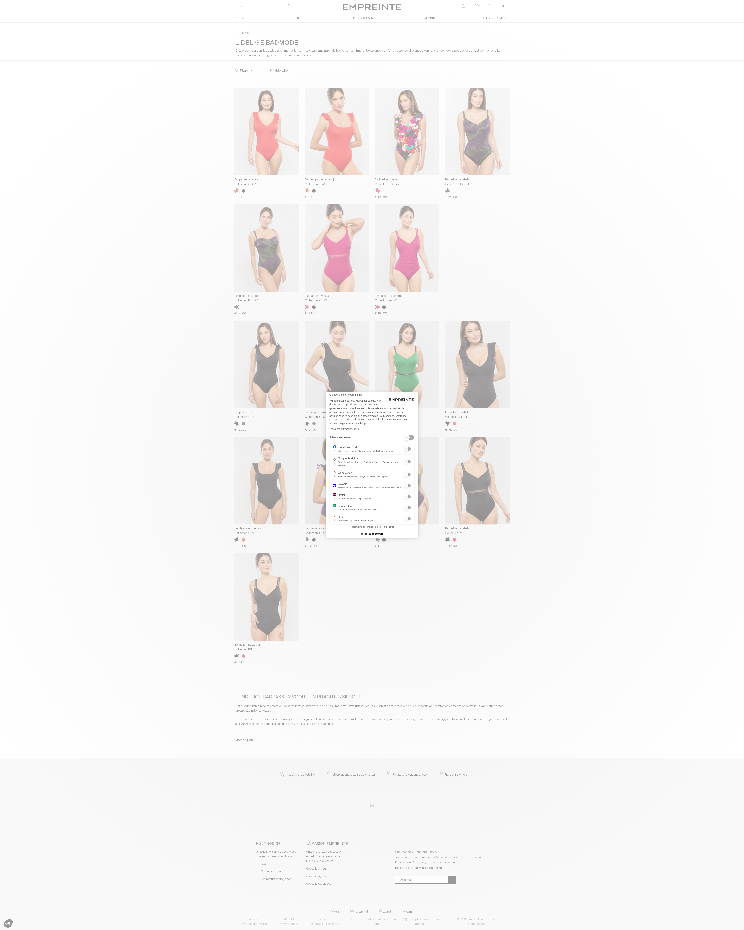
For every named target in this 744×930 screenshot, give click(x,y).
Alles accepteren (372, 533)
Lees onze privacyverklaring (344, 429)
